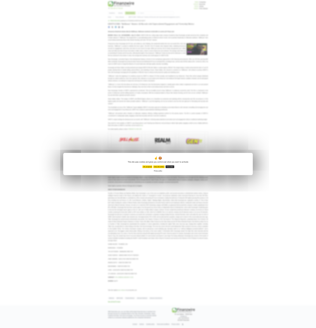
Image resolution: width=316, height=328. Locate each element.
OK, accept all (147, 167)
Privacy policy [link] (158, 171)
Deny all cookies (159, 167)
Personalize (169, 167)
